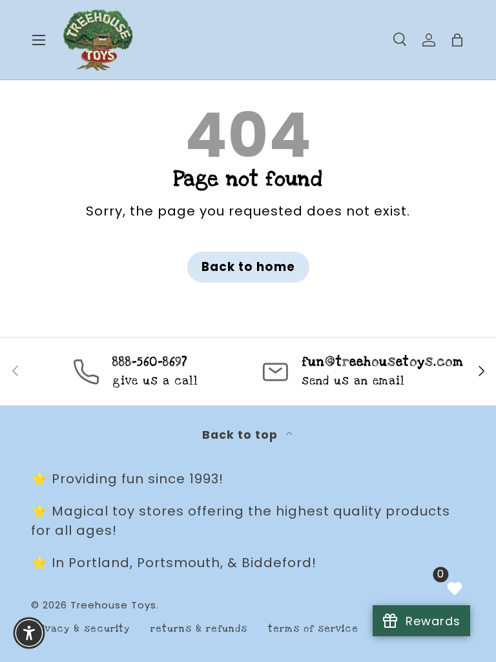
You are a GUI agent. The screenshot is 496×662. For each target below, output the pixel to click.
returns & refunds (198, 629)
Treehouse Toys (113, 605)
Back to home (248, 267)
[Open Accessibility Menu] (29, 633)
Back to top (241, 435)
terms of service (313, 629)
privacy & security (80, 629)
